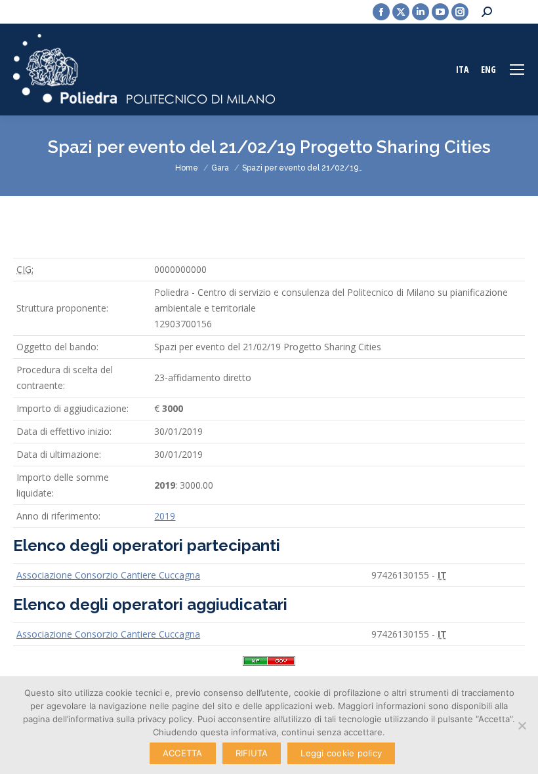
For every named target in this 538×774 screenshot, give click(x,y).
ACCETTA (183, 753)
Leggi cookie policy (341, 753)
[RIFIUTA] (521, 725)
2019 (164, 516)
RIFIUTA (252, 753)
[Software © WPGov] (269, 665)
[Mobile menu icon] (517, 69)
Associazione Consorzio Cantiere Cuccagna (108, 575)
